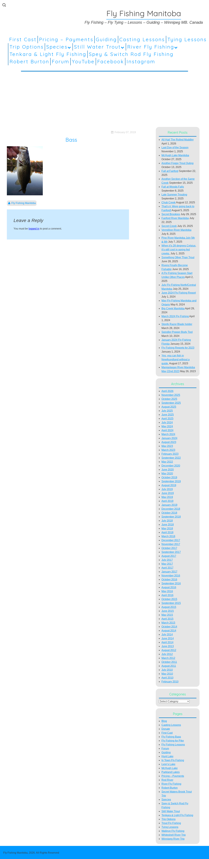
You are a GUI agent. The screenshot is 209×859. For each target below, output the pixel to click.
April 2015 (167, 618)
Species (57, 47)
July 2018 (167, 520)
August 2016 (168, 587)
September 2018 (171, 516)
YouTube (83, 61)
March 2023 (168, 450)
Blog (164, 721)
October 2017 (169, 548)
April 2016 (167, 595)
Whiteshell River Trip (173, 834)
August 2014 (168, 630)
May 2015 (167, 614)
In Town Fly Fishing (172, 760)
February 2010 (169, 681)
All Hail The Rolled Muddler (177, 139)
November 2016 (170, 575)
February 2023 (169, 453)
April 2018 (167, 532)
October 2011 (169, 662)
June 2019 (167, 493)
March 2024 (168, 434)
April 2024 (167, 430)
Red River (167, 780)
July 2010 (167, 669)
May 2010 (167, 673)
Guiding (106, 39)
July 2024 (167, 422)
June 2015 (167, 611)
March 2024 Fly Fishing (175, 316)
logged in (34, 228)
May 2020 (167, 473)
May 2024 (167, 426)
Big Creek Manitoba (173, 308)
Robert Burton (29, 61)
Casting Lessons (142, 39)
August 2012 (168, 650)
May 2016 (167, 591)
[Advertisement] (104, 98)
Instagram (141, 61)
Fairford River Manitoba (175, 218)
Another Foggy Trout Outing (177, 163)
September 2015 (171, 603)
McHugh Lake (169, 768)
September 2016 (171, 583)
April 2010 (167, 677)
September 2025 (171, 402)
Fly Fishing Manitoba (23, 203)
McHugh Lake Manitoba (175, 155)
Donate (165, 728)
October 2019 (169, 477)
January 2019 (169, 505)
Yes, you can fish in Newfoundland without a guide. (175, 359)
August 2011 (168, 665)
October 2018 (169, 512)
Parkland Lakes (170, 772)
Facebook (110, 61)
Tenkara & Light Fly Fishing (47, 54)
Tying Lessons (187, 39)
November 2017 (170, 544)
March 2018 (168, 536)
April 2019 (167, 501)
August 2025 (168, 406)
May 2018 (167, 528)
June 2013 (167, 646)
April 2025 (167, 418)
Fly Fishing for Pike (172, 740)
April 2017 (167, 567)
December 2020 (170, 465)
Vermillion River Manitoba (176, 230)
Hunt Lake (167, 756)
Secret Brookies (170, 214)
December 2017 (170, 540)
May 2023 (167, 446)
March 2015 (168, 622)
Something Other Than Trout (177, 257)
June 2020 (167, 469)
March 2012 (168, 658)
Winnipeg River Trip (173, 838)
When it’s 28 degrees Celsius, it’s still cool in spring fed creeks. (178, 249)
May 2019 (167, 497)
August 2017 (168, 556)
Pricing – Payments (66, 39)
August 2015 (168, 607)
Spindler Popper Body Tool (177, 332)
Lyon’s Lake (168, 764)
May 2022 (167, 461)
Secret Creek (169, 226)
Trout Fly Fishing (171, 823)
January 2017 (169, 571)
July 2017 (167, 559)
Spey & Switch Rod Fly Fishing (131, 54)
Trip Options (26, 47)
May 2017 (167, 563)
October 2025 (169, 399)
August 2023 (168, 442)
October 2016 (169, 579)
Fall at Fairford (169, 171)
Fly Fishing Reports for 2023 (177, 347)
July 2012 (167, 654)
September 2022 (171, 457)
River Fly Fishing (150, 47)
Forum (60, 61)
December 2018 (170, 508)
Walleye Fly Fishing (172, 831)
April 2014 (167, 642)
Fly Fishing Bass (171, 736)
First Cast (23, 39)
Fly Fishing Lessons (173, 744)
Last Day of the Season (174, 147)
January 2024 (169, 438)
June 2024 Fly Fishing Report (178, 292)
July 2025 (167, 410)
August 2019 (168, 485)
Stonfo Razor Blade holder (176, 324)
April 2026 (167, 391)
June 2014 (167, 638)
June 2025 (167, 414)
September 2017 (171, 552)
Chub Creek (168, 202)
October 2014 (169, 626)
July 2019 (167, 489)
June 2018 (167, 524)
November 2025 (170, 395)
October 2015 (169, 599)
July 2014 (167, 634)
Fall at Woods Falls (172, 186)
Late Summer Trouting (174, 194)
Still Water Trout (97, 47)
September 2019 (171, 481)
